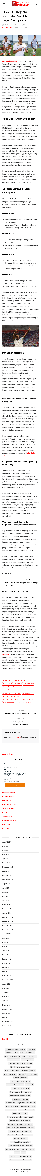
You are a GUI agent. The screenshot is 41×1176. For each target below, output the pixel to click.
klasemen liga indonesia (12, 693)
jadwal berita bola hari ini (12, 687)
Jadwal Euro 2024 (8, 816)
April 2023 (5, 1001)
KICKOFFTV (6, 829)
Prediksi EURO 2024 (9, 804)
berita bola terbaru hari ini (27, 1056)
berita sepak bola (27, 1060)
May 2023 (5, 996)
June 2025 (5, 892)
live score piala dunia (11, 699)
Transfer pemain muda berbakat (20, 1160)
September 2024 (8, 930)
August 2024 (6, 934)
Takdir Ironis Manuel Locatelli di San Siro (20, 580)
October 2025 (7, 875)
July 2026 (5, 846)
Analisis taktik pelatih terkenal (15, 1049)
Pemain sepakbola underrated (20, 1120)
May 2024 (5, 946)
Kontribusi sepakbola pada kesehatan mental (20, 1106)
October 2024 (7, 925)
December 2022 (7, 1017)
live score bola (28, 693)
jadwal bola (29, 687)
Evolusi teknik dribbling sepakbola (16, 1070)
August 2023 (6, 984)
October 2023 (7, 976)
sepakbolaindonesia (20, 1138)
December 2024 (7, 917)
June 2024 (5, 942)
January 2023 (6, 1013)
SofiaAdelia (9, 25)
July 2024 (5, 938)
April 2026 (5, 859)
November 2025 (7, 871)
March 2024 (6, 955)
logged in (17, 737)
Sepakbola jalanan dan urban (20, 1142)
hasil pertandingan (10, 1074)
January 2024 (6, 963)
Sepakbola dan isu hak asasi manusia (20, 1135)
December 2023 (7, 967)
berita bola (7, 680)
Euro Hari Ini (6, 812)
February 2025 (7, 909)
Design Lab (24, 1172)
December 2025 (7, 867)
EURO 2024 (8, 684)
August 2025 (6, 884)
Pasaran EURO (7, 800)
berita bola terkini (13, 1060)
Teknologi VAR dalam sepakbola (20, 1156)
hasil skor (19, 684)
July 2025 (5, 888)
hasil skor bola (30, 684)
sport (24, 1153)
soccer (17, 1153)
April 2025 (5, 900)
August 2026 (6, 842)
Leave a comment (21, 27)
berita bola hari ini (21, 680)
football (32, 1070)
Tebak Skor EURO (8, 808)
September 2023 (7, 980)
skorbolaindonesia (9, 61)
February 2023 (7, 1009)
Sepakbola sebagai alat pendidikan (20, 1145)
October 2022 (7, 1026)
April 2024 (5, 950)
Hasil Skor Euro (7, 825)
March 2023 (6, 1005)
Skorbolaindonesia (10, 703)
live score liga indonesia (12, 696)
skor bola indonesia (28, 699)
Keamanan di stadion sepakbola (20, 1092)
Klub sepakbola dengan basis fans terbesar (20, 1103)
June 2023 (5, 992)
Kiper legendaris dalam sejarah (20, 1095)
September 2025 (7, 879)
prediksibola (11, 1128)
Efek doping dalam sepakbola (20, 1067)
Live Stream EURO (8, 796)
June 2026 (5, 850)
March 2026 (6, 863)
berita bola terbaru (10, 1056)
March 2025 (6, 905)
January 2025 (6, 913)
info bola (24, 1078)
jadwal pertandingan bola (12, 690)
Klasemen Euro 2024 (9, 821)
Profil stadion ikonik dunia (25, 1128)
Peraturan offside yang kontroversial (20, 1124)
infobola (16, 1078)
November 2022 (7, 1022)
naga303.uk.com (7, 754)
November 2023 (7, 971)
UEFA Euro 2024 (25, 703)
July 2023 (5, 988)
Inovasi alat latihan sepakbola (20, 1081)
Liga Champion (7, 27)
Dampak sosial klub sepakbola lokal (20, 1063)
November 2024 (7, 921)
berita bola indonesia (27, 1053)
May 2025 (5, 896)
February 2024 (7, 959)
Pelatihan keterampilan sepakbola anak (20, 1117)
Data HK (5, 1039)
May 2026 (5, 854)
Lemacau (5, 654)
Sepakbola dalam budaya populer (20, 1131)
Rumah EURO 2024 (8, 792)
